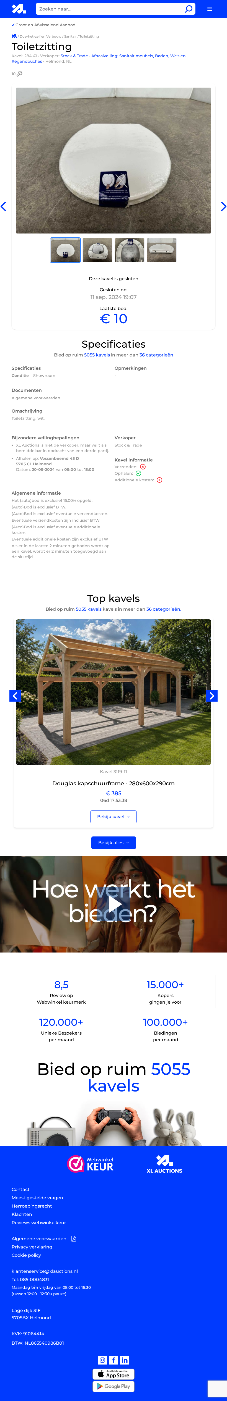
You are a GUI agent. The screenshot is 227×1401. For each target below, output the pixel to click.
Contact (21, 1189)
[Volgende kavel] (223, 206)
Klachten (22, 1214)
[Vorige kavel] (3, 206)
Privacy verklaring (32, 1247)
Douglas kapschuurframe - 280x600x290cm (113, 783)
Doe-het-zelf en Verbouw (40, 36)
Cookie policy (26, 1255)
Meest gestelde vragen (37, 1197)
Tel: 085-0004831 (30, 1279)
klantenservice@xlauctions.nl (45, 1271)
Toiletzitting (89, 36)
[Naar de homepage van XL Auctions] (19, 9)
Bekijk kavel (110, 816)
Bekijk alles (110, 842)
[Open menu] (209, 9)
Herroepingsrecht (32, 1206)
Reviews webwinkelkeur (39, 1222)
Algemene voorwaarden (36, 397)
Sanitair (70, 36)
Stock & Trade (75, 55)
